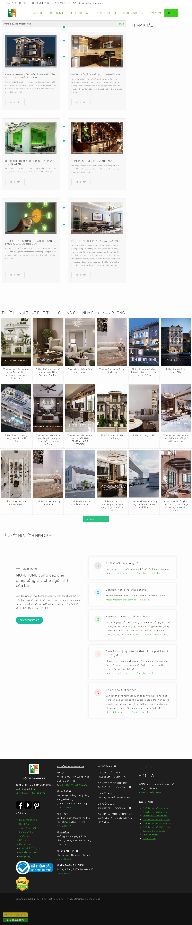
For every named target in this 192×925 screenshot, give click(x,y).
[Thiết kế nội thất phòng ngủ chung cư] (80, 342)
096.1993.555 (64, 807)
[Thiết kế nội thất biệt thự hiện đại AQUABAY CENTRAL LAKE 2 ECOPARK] (80, 408)
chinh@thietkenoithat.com (90, 3)
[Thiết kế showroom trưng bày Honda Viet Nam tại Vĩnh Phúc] (144, 474)
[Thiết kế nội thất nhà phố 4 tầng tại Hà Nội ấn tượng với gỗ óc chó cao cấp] (112, 474)
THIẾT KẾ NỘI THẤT (29, 620)
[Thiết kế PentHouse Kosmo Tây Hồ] (16, 474)
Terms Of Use (93, 899)
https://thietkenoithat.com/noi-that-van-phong (144, 634)
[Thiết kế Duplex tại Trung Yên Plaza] (112, 342)
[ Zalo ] (7, 914)
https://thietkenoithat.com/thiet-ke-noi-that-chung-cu (138, 573)
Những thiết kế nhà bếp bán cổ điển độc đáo (96, 74)
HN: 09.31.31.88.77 (19, 3)
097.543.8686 (64, 826)
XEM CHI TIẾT (15, 102)
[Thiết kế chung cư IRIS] (144, 408)
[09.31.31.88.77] (18, 920)
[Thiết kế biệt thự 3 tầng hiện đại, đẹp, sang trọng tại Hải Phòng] (144, 342)
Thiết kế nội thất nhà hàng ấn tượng (91, 161)
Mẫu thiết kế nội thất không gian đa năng (94, 241)
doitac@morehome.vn (150, 792)
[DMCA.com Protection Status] (22, 883)
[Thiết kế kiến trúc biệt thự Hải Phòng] (112, 408)
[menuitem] (38, 13)
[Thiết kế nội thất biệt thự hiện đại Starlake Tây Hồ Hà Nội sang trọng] (176, 408)
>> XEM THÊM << (96, 519)
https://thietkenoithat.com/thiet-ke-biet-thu (128, 599)
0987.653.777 (38, 793)
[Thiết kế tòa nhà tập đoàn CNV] (176, 342)
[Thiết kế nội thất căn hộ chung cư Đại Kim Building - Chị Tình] (48, 342)
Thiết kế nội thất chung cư (156, 808)
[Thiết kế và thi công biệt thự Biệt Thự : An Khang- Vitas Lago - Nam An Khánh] (176, 474)
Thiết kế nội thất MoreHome (49, 899)
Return (121, 23)
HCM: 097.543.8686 (40, 3)
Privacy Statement (75, 899)
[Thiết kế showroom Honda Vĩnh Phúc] (80, 474)
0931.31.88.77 (66, 785)
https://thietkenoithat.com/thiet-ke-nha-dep (133, 673)
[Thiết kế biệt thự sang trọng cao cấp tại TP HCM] (16, 408)
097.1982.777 (23, 793)
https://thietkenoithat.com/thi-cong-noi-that (128, 712)
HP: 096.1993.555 (61, 3)
